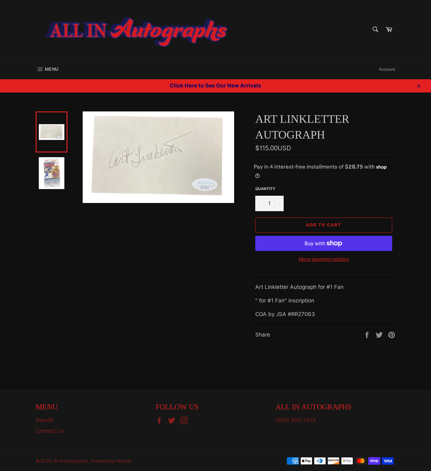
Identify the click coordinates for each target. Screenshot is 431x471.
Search (44, 420)
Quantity (265, 188)
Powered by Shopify (111, 460)
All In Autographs (71, 460)
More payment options (324, 259)
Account (387, 69)
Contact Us (50, 431)
